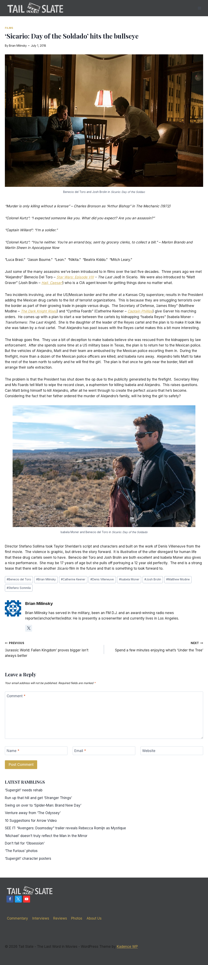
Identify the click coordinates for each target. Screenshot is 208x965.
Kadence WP (127, 947)
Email (80, 751)
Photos (76, 918)
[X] (18, 899)
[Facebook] (9, 899)
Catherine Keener (73, 579)
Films (9, 27)
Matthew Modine (178, 579)
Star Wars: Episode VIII (75, 277)
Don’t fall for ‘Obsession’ (24, 843)
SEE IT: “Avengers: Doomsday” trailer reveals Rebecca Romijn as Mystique (65, 828)
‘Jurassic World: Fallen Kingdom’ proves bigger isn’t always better (46, 649)
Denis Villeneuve (102, 579)
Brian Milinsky (18, 45)
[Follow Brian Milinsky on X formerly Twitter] (28, 628)
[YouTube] (26, 899)
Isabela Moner (129, 579)
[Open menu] (199, 8)
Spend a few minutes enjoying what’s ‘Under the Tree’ (159, 646)
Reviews (60, 918)
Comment (16, 696)
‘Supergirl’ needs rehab (23, 790)
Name (13, 751)
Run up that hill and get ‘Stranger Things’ (38, 798)
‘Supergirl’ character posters (28, 858)
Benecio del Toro (19, 579)
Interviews (40, 918)
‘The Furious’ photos (21, 851)
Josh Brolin (152, 579)
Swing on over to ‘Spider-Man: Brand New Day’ (43, 805)
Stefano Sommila (19, 588)
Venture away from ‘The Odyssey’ (33, 813)
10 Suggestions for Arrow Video (31, 821)
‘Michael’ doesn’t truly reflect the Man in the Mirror (46, 836)
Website (148, 751)
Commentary (17, 918)
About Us (94, 918)
